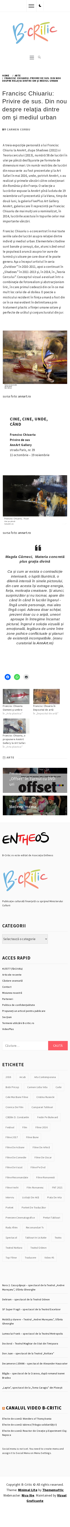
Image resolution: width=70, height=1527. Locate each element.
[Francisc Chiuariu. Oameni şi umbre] (16, 696)
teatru (58, 1237)
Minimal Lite (27, 1490)
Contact (6, 986)
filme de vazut (14, 1167)
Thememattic (53, 1490)
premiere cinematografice (20, 1217)
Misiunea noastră (12, 992)
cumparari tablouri (42, 1107)
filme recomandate (17, 1177)
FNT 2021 (57, 1187)
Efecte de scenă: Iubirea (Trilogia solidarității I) (29, 1424)
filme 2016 (41, 1127)
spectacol (11, 1237)
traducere (30, 1257)
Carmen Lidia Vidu (37, 1087)
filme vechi (12, 1187)
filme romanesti (45, 1177)
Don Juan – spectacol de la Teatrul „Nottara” (28, 1353)
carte (59, 1087)
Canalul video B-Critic (34, 1408)
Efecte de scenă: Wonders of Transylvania (27, 1418)
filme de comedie (16, 1157)
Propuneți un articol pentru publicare (24, 1011)
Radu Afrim (12, 1227)
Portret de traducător (34, 1207)
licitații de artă (30, 1197)
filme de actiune (15, 1147)
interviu (10, 1197)
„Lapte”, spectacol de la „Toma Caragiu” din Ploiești (32, 1387)
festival (10, 1127)
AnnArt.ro (44, 643)
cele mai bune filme (17, 1097)
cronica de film (14, 1107)
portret (9, 1207)
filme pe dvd (38, 1167)
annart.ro (24, 396)
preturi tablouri (51, 1217)
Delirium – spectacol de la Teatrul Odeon (26, 1299)
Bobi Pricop (12, 1087)
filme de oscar (43, 1157)
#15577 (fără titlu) (12, 968)
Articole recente (11, 974)
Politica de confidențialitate (18, 1005)
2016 (8, 1077)
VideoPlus (8, 1029)
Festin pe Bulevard (47, 1117)
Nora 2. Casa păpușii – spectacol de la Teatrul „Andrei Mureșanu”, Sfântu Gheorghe (33, 1287)
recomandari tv (35, 1227)
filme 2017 (12, 1137)
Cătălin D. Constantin (17, 1117)
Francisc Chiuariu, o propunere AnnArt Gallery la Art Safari (14, 739)
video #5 (49, 1257)
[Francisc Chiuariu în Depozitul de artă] (46, 696)
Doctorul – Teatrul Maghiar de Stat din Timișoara (30, 1343)
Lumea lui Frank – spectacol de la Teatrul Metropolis (32, 1333)
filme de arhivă (41, 1147)
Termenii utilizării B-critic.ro (18, 1023)
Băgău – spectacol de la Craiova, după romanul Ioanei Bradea (33, 1375)
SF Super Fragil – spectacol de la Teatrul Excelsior (31, 1309)
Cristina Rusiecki (45, 1097)
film (24, 1127)
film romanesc (35, 1187)
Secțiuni (7, 1017)
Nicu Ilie (28, 1495)
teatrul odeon (38, 1247)
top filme (11, 1257)
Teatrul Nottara (14, 1247)
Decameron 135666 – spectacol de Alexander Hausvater (35, 1363)
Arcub (22, 1077)
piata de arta (54, 1197)
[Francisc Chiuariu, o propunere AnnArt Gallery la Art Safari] (16, 726)
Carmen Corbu (18, 129)
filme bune (32, 1137)
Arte (10, 757)
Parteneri (7, 999)
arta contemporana (45, 1077)
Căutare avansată (12, 980)
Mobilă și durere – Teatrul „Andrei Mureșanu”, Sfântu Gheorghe (32, 1321)
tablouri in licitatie (35, 1237)
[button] (40, 6)
